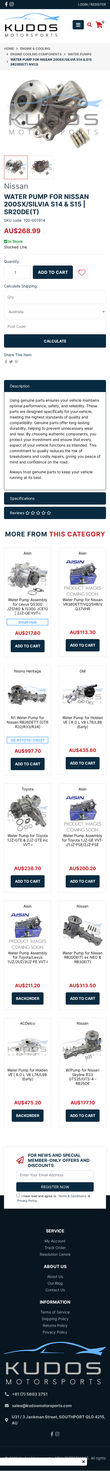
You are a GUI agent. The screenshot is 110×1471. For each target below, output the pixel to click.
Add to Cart (53, 272)
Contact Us (55, 1290)
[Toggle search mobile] (88, 25)
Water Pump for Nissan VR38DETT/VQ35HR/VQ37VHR (82, 604)
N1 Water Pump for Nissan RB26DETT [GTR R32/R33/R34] (27, 722)
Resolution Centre (55, 1254)
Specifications (22, 498)
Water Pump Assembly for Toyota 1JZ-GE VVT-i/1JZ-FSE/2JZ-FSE (82, 840)
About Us (55, 1276)
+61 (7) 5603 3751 (30, 1394)
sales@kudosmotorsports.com (42, 1405)
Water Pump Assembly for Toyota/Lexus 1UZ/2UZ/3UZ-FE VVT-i (27, 957)
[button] (81, 272)
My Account (55, 1241)
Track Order (55, 1247)
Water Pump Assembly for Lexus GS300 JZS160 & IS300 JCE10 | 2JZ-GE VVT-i (27, 606)
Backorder (27, 998)
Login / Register (92, 4)
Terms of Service (55, 1312)
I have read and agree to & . (53, 1198)
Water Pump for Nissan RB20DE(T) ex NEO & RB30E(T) (82, 957)
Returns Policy (55, 1325)
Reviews (17, 512)
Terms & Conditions (72, 1196)
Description (20, 386)
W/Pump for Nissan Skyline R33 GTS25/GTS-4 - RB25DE (82, 1077)
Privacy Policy (27, 1201)
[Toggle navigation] (78, 24)
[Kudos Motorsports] (32, 24)
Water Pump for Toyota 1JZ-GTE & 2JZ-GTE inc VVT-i (27, 840)
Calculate (55, 341)
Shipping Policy (55, 1318)
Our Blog (55, 1283)
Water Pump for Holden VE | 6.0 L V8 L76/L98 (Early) (82, 722)
